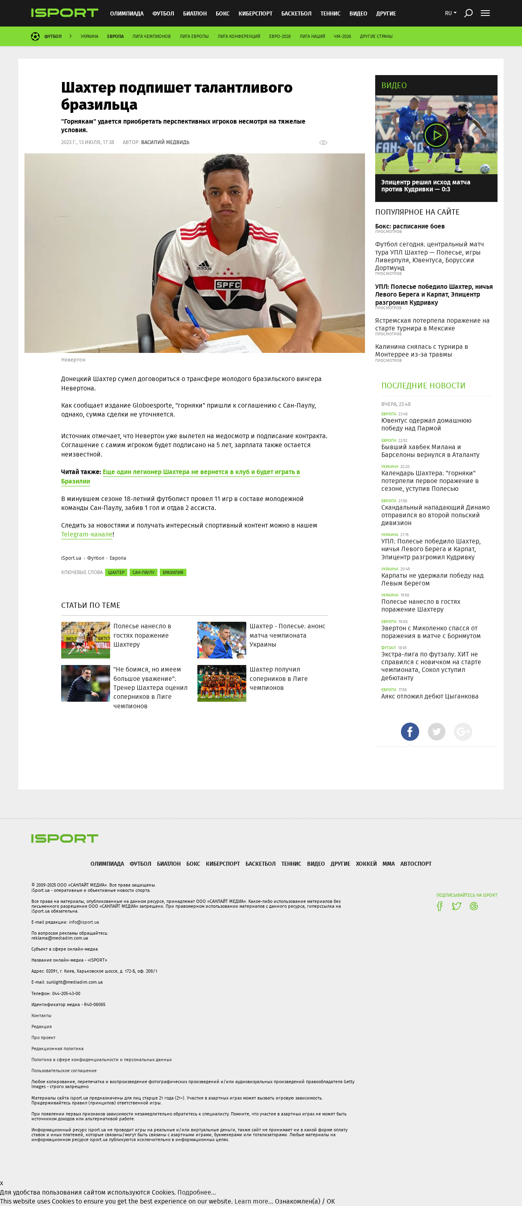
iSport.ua (71, 557)
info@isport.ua (84, 922)
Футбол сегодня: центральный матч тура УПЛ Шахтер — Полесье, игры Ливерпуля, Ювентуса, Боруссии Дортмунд (429, 256)
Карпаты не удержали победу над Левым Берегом (432, 579)
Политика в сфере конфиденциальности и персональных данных (101, 1059)
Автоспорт (415, 863)
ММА (389, 863)
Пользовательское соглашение (64, 1070)
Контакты (41, 1015)
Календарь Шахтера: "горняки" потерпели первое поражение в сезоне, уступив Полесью (430, 480)
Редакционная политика (57, 1048)
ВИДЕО (358, 13)
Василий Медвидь (165, 142)
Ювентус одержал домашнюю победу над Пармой (426, 424)
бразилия (173, 572)
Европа (115, 36)
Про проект (43, 1037)
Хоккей (366, 863)
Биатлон (195, 13)
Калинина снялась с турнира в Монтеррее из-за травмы (421, 350)
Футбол (163, 13)
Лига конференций (239, 36)
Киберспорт (255, 13)
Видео (394, 85)
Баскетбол (296, 13)
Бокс (223, 13)
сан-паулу (144, 572)
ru (448, 13)
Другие (386, 13)
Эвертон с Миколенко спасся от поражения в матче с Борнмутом (431, 632)
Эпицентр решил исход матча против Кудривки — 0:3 (426, 185)
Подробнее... (196, 1192)
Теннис (331, 13)
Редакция (41, 1026)
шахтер (116, 572)
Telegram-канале (87, 534)
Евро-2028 (280, 36)
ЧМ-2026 (342, 36)
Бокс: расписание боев (410, 226)
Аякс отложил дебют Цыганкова (430, 696)
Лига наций (312, 36)
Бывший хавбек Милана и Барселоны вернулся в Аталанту (430, 450)
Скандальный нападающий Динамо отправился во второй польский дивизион (435, 515)
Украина (89, 36)
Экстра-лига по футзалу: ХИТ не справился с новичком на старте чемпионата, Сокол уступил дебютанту (431, 666)
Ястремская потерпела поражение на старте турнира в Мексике (432, 324)
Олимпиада (127, 13)
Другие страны (376, 36)
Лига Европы (194, 36)
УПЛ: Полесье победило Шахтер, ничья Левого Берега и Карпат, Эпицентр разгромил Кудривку (434, 294)
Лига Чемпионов (152, 36)
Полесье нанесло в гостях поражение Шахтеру (420, 605)
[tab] (410, 732)
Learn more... (253, 1201)
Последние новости (423, 385)
